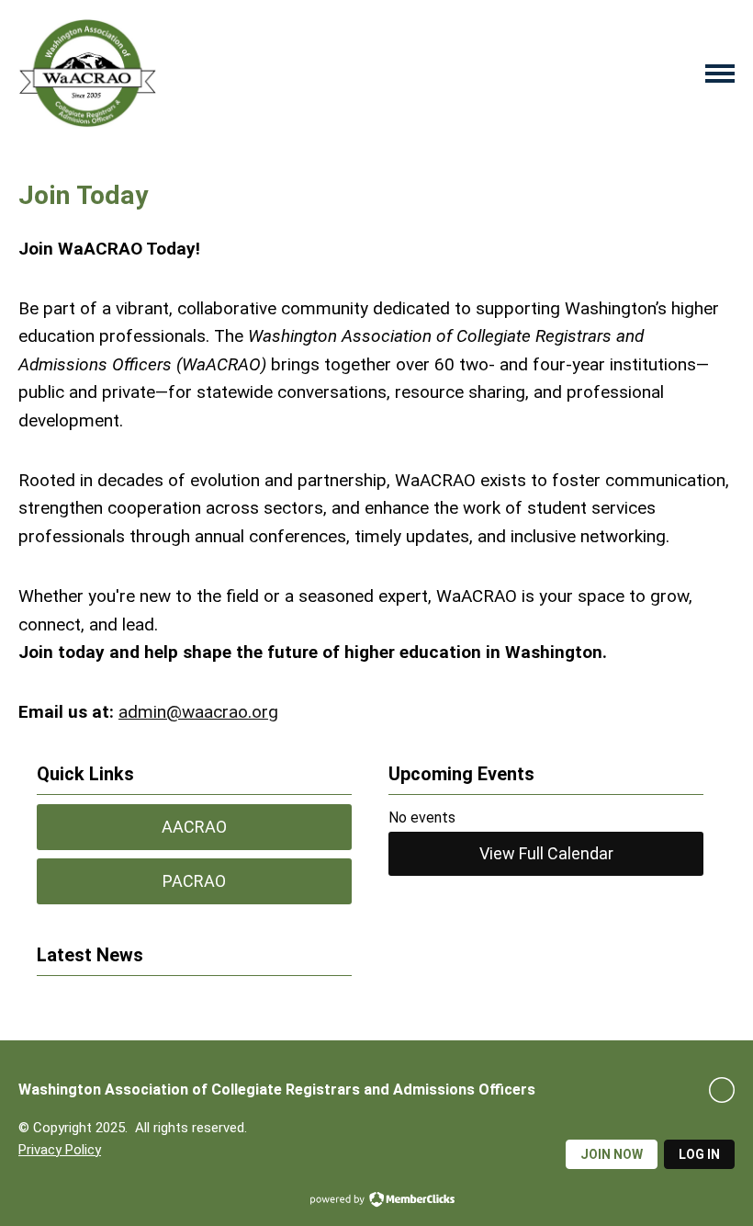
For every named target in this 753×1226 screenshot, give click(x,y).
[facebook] (722, 1090)
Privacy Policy (59, 1149)
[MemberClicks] (87, 73)
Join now (611, 1154)
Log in (699, 1154)
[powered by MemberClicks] (376, 1201)
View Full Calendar (546, 853)
